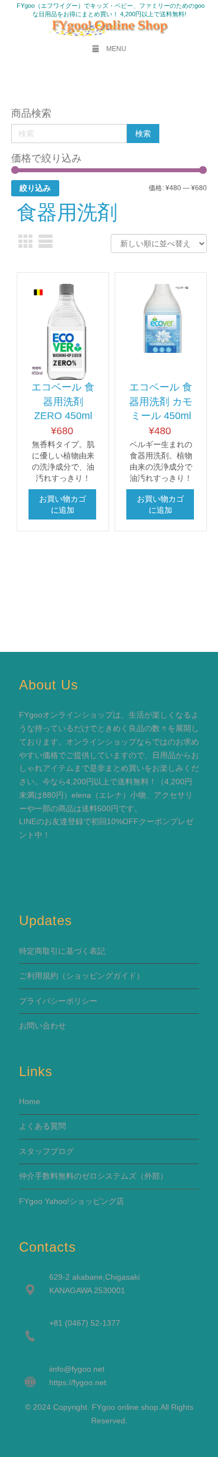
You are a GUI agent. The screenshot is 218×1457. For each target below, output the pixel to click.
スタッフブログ (46, 1151)
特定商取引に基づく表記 (62, 950)
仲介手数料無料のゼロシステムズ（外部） (93, 1175)
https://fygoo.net (77, 1382)
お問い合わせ (42, 1025)
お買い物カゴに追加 (62, 504)
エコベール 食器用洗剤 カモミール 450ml (160, 401)
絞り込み (35, 187)
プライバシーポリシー (58, 1000)
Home (29, 1101)
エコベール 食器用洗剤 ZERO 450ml (62, 401)
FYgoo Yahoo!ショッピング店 (71, 1201)
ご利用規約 (38, 975)
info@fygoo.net (78, 1368)
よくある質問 (42, 1126)
